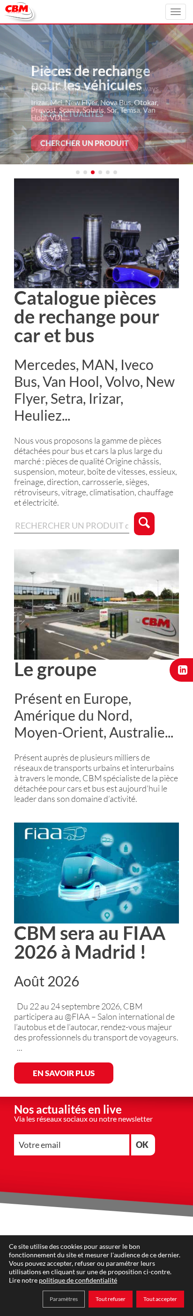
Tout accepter (160, 1298)
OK (142, 1144)
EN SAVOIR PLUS (64, 1073)
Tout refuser (111, 1298)
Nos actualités (72, 113)
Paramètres (64, 1298)
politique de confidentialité (78, 1280)
